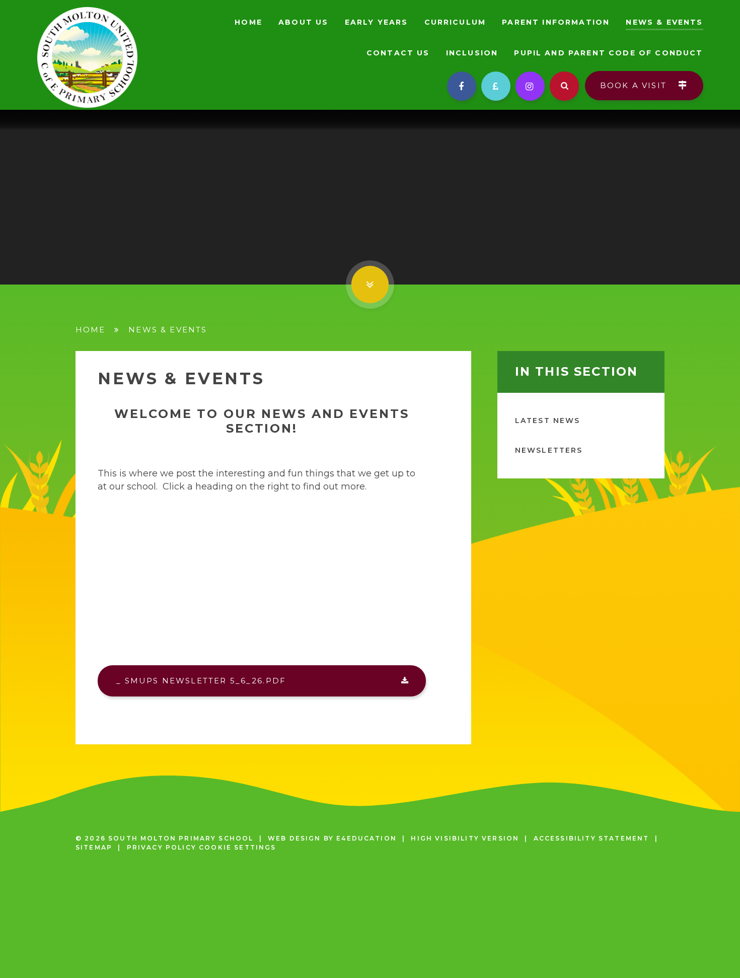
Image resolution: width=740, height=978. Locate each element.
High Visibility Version (465, 838)
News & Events (167, 329)
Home (91, 329)
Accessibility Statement (591, 838)
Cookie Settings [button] (237, 847)
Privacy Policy (161, 847)
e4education (366, 838)
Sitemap (94, 847)
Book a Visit (635, 85)
